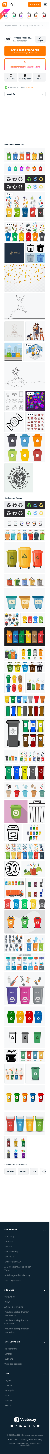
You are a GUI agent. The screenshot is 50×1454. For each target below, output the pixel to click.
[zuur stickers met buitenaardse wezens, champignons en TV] (14, 464)
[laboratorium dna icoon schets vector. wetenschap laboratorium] (14, 485)
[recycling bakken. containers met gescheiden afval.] (24, 833)
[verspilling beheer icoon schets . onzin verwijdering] (12, 1042)
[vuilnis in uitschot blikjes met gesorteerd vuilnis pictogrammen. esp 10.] (24, 921)
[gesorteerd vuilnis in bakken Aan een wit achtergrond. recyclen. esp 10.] (24, 845)
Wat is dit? (29, 87)
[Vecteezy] (4, 4)
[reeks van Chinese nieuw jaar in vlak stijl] (14, 443)
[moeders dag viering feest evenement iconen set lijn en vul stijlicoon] (14, 506)
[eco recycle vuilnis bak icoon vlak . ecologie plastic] (16, 960)
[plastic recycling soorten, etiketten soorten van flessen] (24, 1192)
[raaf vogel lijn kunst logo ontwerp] (14, 253)
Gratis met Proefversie (25, 51)
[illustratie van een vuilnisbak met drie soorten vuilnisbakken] (24, 531)
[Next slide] (39, 1437)
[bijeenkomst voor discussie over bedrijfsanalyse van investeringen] (15, 393)
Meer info (11, 93)
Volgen (40, 41)
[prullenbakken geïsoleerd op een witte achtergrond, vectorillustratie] (24, 735)
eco (34, 1437)
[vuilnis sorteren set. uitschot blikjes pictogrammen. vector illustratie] (17, 767)
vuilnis (23, 1437)
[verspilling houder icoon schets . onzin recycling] (30, 982)
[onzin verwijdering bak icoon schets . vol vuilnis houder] (11, 1285)
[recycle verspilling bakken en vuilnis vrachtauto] (14, 1078)
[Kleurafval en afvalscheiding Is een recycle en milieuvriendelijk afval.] (24, 1246)
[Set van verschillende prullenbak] (24, 232)
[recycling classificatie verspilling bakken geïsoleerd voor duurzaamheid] (24, 1133)
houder (10, 1437)
